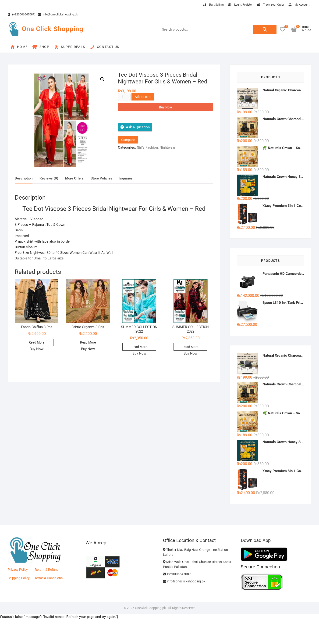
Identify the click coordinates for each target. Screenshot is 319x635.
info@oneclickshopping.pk (60, 14)
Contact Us (108, 47)
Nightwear (167, 147)
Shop (44, 47)
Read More (36, 342)
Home (22, 47)
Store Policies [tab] (101, 178)
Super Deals (73, 47)
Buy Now (165, 107)
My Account (301, 4)
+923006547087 (178, 574)
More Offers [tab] (74, 178)
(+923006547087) (23, 14)
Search (264, 29)
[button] (102, 79)
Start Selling (216, 4)
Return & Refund (47, 569)
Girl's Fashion (147, 147)
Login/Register (243, 4)
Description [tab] (23, 178)
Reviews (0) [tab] (48, 178)
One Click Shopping (52, 29)
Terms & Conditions (49, 578)
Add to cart (143, 97)
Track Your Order (273, 4)
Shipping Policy (19, 578)
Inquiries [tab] (126, 178)
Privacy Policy (18, 569)
